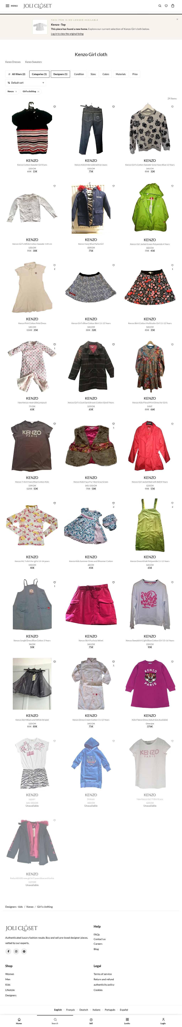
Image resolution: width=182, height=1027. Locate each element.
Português (110, 1009)
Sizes (93, 74)
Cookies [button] (98, 989)
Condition (79, 74)
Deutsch (83, 1009)
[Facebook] (8, 951)
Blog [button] (96, 949)
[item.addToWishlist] (54, 106)
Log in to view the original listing (67, 33)
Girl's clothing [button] (29, 91)
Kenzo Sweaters (33, 61)
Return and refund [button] (104, 979)
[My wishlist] (166, 6)
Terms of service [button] (103, 973)
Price (135, 74)
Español (124, 1009)
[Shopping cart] (173, 6)
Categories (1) (39, 74)
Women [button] (9, 973)
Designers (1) (60, 74)
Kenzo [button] (11, 91)
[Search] (160, 6)
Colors (106, 74)
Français (70, 1009)
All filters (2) (18, 74)
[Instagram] (16, 951)
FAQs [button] (97, 934)
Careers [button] (98, 943)
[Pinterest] (24, 951)
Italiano (96, 1009)
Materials (121, 74)
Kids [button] (7, 984)
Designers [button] (10, 995)
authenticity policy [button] (104, 984)
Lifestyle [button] (10, 989)
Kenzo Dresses (13, 61)
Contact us (100, 939)
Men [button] (7, 979)
